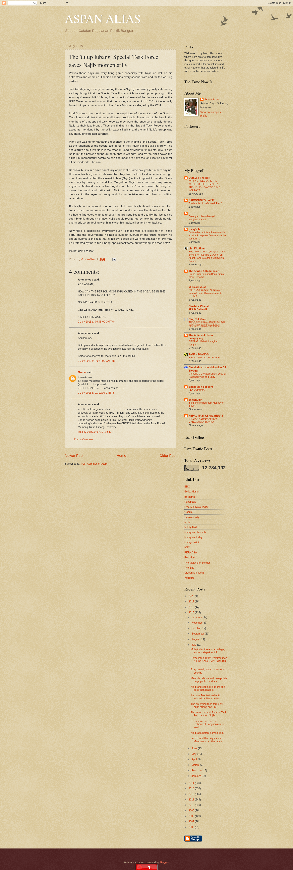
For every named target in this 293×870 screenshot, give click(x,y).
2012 (192, 794)
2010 (192, 804)
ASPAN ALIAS (103, 18)
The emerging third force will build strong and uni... (207, 705)
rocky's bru (195, 229)
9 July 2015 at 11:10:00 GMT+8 (96, 392)
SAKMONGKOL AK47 (201, 200)
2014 (192, 783)
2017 (192, 601)
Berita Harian (191, 491)
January (197, 775)
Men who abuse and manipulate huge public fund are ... (209, 680)
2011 (192, 799)
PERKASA (190, 552)
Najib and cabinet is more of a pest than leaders (208, 688)
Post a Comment (83, 439)
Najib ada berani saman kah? (207, 732)
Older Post (167, 456)
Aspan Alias (88, 259)
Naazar (82, 372)
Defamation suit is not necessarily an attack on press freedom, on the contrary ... (207, 235)
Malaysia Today (193, 537)
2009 (192, 810)
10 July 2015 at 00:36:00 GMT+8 (97, 432)
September (198, 633)
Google (188, 511)
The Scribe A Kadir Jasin (204, 271)
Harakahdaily (191, 517)
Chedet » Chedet (199, 306)
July (194, 644)
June (195, 748)
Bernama (189, 496)
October (197, 628)
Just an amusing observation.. (205, 357)
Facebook (190, 501)
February (197, 770)
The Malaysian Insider (197, 562)
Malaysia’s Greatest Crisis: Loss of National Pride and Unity (207, 375)
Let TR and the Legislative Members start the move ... (208, 740)
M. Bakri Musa (197, 286)
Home (121, 456)
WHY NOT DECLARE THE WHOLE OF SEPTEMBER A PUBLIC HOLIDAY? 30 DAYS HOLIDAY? (204, 185)
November (198, 622)
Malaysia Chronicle (195, 532)
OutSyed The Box (199, 177)
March (196, 764)
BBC (187, 486)
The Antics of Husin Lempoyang (201, 337)
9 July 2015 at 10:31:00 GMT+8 (96, 360)
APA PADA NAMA (198, 309)
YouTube (189, 577)
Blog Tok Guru (197, 319)
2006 (192, 827)
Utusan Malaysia (194, 572)
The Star (189, 567)
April (195, 759)
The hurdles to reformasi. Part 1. (206, 203)
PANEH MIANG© (199, 354)
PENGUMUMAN (197, 389)
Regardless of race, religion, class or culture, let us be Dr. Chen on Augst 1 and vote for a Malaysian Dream (207, 256)
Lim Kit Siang (197, 248)
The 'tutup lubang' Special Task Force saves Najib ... (209, 714)
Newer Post (74, 456)
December (198, 617)
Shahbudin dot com (201, 386)
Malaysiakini (191, 542)
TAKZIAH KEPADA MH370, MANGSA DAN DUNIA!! (203, 420)
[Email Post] (113, 259)
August (196, 639)
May (194, 753)
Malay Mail (190, 527)
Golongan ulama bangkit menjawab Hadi (202, 218)
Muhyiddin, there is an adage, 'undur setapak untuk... (208, 651)
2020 (192, 595)
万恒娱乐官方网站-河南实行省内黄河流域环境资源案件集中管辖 (207, 324)
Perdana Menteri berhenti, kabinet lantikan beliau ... (207, 697)
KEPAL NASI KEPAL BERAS (206, 415)
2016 (192, 607)
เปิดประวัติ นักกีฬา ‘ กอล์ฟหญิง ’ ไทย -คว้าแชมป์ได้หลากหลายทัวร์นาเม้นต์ (206, 293)
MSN (187, 522)
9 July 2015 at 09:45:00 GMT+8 (96, 321)
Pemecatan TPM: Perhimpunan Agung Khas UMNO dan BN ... (209, 661)
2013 (192, 788)
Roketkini (189, 557)
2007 (192, 821)
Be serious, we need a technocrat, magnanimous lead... (207, 724)
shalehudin (195, 399)
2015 (192, 612)
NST (187, 547)
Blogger (164, 862)
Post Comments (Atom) (94, 463)
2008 (192, 816)
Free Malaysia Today (196, 506)
